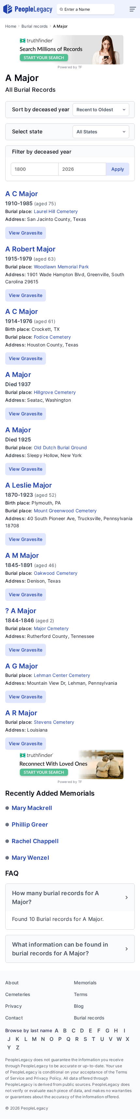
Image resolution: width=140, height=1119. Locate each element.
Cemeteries (18, 994)
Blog (79, 1006)
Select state (27, 131)
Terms (81, 994)
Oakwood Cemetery (56, 573)
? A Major (20, 611)
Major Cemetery (51, 628)
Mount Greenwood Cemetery (65, 510)
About (12, 982)
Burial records (34, 26)
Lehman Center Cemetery (62, 675)
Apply (117, 169)
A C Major (21, 194)
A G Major (21, 666)
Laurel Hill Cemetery (56, 211)
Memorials (85, 982)
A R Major (21, 713)
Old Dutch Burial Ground (60, 447)
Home (10, 26)
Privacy (13, 1006)
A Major (18, 375)
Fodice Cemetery (52, 337)
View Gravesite (26, 233)
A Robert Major (30, 249)
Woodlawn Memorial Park (61, 266)
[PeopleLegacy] (28, 9)
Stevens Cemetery (54, 722)
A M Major (22, 555)
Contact (14, 1017)
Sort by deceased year (40, 109)
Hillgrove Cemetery (55, 392)
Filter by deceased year (41, 151)
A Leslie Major (28, 485)
